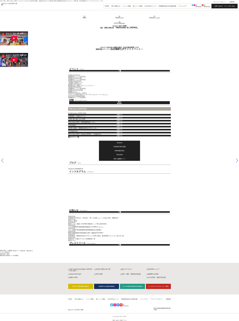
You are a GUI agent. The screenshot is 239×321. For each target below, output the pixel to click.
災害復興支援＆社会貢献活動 (167, 6)
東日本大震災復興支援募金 (80, 286)
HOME (107, 6)
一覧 (119, 70)
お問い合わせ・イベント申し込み (224, 6)
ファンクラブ (182, 6)
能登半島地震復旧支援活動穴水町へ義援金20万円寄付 (85, 233)
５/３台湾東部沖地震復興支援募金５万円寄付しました (85, 227)
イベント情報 (126, 6)
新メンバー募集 (137, 6)
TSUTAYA (119, 155)
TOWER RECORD (119, 147)
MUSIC (119, 103)
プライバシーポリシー (219, 2)
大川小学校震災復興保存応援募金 (132, 286)
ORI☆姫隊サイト (119, 159)
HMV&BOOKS (119, 151)
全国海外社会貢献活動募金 (106, 286)
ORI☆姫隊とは (115, 6)
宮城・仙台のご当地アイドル (119, 320)
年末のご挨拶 (72, 221)
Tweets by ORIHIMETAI (75, 169)
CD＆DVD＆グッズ (150, 6)
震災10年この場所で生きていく (10, 250)
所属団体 (232, 2)
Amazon (119, 143)
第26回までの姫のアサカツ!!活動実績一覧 (81, 239)
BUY (119, 102)
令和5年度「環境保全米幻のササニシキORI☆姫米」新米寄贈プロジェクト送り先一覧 (96, 236)
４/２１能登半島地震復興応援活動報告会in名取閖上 (85, 230)
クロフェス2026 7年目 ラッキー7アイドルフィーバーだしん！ (88, 94)
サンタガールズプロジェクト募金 (158, 286)
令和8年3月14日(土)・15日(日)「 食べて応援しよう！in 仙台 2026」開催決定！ (93, 218)
